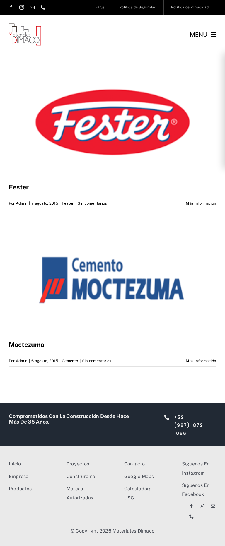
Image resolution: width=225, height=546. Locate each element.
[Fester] (112, 122)
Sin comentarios (92, 203)
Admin (22, 203)
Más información (201, 203)
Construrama (81, 476)
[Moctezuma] (112, 280)
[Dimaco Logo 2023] (25, 25)
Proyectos (78, 464)
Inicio (15, 464)
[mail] (32, 7)
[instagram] (21, 7)
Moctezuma (26, 344)
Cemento (70, 361)
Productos (20, 489)
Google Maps (139, 476)
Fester (19, 187)
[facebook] (11, 7)
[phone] (43, 7)
